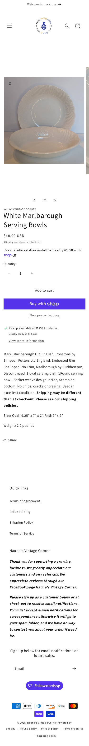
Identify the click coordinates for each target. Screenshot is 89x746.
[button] (9, 26)
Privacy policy (50, 728)
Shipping (9, 242)
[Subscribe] (74, 668)
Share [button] (12, 440)
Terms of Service (21, 533)
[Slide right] (55, 200)
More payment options (44, 315)
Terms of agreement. (25, 501)
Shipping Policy (21, 522)
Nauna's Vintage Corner (42, 722)
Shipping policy (47, 735)
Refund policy (28, 728)
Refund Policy (20, 511)
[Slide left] (34, 200)
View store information (26, 341)
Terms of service (73, 728)
